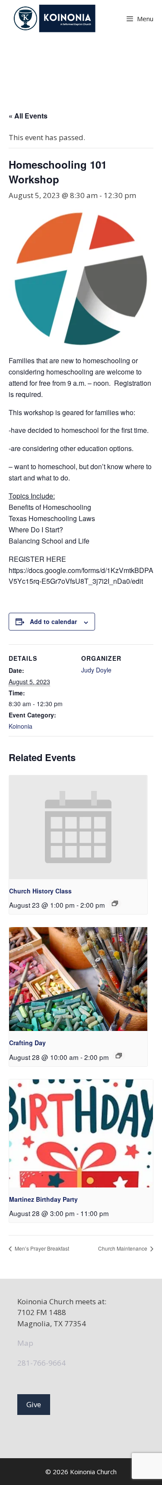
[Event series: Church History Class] (115, 903)
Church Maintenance (123, 1248)
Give (33, 1404)
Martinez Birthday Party (43, 1199)
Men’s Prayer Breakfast (41, 1248)
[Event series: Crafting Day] (119, 1055)
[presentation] (78, 827)
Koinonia (20, 726)
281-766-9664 (41, 1363)
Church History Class (40, 891)
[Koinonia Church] (55, 18)
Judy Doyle (96, 670)
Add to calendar (53, 621)
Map (25, 1343)
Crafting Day (27, 1042)
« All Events (28, 116)
